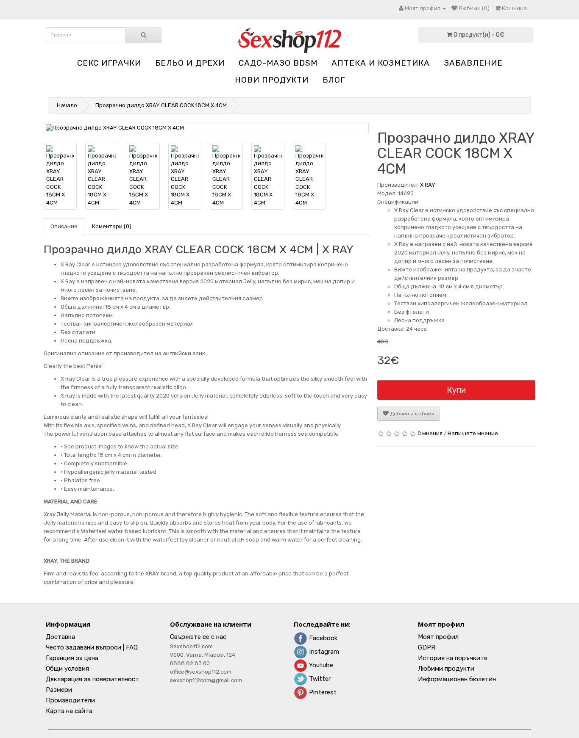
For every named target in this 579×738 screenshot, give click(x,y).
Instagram (323, 651)
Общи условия (67, 668)
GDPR (426, 647)
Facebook (322, 638)
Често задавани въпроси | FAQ (92, 647)
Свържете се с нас (198, 637)
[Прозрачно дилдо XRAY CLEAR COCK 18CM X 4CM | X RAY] (206, 128)
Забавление (473, 63)
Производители (70, 700)
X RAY (427, 185)
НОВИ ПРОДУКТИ (272, 80)
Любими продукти (446, 668)
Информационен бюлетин (457, 679)
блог (334, 80)
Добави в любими (411, 414)
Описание (64, 226)
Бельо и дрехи (190, 63)
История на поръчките (452, 658)
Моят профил (438, 637)
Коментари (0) (111, 226)
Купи (456, 390)
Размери (59, 690)
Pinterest (322, 692)
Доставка (60, 637)
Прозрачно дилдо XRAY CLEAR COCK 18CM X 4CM (161, 105)
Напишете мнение (473, 433)
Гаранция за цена (72, 658)
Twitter (319, 679)
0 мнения (430, 433)
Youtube (320, 665)
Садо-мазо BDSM (278, 63)
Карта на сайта (69, 711)
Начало (67, 105)
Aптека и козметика (380, 63)
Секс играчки (109, 63)
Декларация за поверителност (92, 679)
